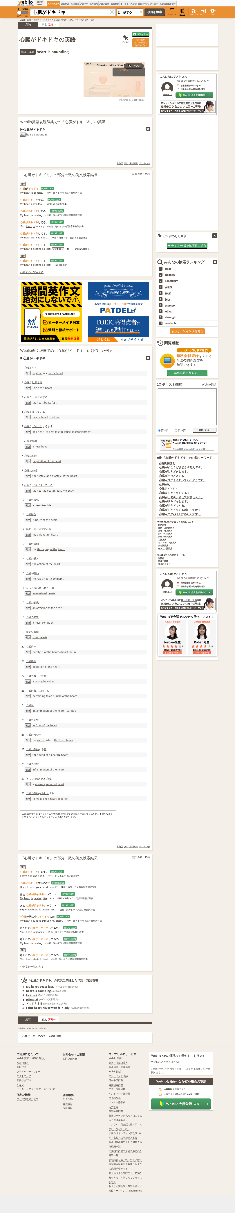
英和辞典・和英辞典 (42, 19)
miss (168, 293)
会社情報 (67, 1103)
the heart (51, 725)
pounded (36, 920)
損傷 (36, 778)
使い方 (182, 15)
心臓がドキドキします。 (174, 501)
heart (27, 192)
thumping (43, 549)
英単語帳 (94, 3)
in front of (38, 725)
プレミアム (194, 14)
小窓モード (172, 14)
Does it (24, 887)
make (32, 887)
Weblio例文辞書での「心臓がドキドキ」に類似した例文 (66, 350)
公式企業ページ (71, 1099)
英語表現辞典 (60, 19)
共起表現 (84, 3)
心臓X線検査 (167, 463)
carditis (71, 710)
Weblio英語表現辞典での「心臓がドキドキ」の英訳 (62, 121)
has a (40, 578)
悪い (36, 573)
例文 (44, 24)
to (39, 237)
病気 (36, 500)
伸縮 (34, 470)
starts (34, 237)
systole (41, 476)
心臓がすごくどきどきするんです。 (181, 467)
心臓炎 (30, 705)
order (168, 287)
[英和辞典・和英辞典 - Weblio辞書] (25, 2)
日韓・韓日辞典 (165, 537)
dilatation (38, 666)
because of (67, 432)
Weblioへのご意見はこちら (165, 1062)
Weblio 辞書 (25, 19)
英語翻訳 (115, 3)
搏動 (34, 441)
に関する (44, 690)
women (170, 305)
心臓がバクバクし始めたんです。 (180, 513)
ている (41, 411)
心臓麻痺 (31, 646)
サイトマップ (24, 1076)
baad (168, 268)
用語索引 (133, 163)
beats (48, 388)
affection (41, 608)
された (42, 778)
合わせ (37, 588)
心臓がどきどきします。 (174, 471)
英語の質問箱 (116, 1111)
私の (28, 529)
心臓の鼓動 (32, 543)
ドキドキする (38, 529)
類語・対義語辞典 (118, 1062)
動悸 (34, 455)
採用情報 (67, 1108)
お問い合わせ (70, 1058)
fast (48, 248)
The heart (38, 388)
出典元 (120, 163)
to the (52, 373)
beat (51, 432)
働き (36, 558)
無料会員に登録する (187, 373)
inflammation (40, 710)
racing (33, 875)
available (170, 323)
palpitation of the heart (46, 461)
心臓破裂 (31, 514)
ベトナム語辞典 (165, 548)
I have (23, 875)
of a (34, 432)
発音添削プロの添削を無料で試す (140, 42)
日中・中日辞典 (165, 534)
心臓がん (164, 484)
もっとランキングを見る (187, 331)
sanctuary (171, 280)
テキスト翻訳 (172, 384)
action (41, 564)
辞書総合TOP (24, 1080)
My (22, 192)
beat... (44, 237)
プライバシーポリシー (29, 1071)
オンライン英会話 (128, 3)
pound (52, 887)
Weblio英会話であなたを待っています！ (187, 617)
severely (40, 784)
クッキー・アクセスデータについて (36, 1089)
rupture (37, 520)
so (43, 248)
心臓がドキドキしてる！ (174, 492)
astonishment (83, 432)
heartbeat (41, 446)
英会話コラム (164, 564)
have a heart (40, 417)
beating (37, 248)
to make (37, 798)
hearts (51, 593)
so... (53, 909)
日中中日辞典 (116, 1080)
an (34, 608)
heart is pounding (37, 134)
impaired (51, 784)
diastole (57, 476)
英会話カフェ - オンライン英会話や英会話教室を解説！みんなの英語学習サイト (125, 1164)
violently (68, 490)
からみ (30, 588)
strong (39, 681)
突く (34, 367)
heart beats (30, 203)
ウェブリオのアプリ (27, 1098)
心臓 (27, 367)
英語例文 (65, 3)
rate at (41, 740)
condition (54, 417)
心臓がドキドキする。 (173, 505)
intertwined (39, 593)
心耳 (36, 690)
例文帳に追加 (47, 188)
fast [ (60, 490)
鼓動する (37, 382)
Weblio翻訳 (209, 384)
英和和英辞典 (54, 3)
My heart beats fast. (40, 986)
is (32, 192)
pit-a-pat (32, 999)
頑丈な (30, 632)
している (47, 485)
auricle (57, 696)
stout (35, 637)
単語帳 (161, 558)
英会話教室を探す (168, 3)
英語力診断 (104, 3)
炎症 (36, 764)
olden (168, 311)
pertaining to (40, 696)
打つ (36, 734)
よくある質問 (193, 1069)
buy (167, 299)
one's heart (50, 798)
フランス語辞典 (117, 1089)
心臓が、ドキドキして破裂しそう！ (181, 497)
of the (66, 476)
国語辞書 (162, 525)
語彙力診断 (163, 561)
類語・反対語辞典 (166, 528)
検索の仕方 (23, 1062)
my (34, 534)
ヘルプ (20, 1084)
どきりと (37, 426)
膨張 (33, 661)
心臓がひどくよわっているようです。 (182, 479)
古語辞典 (162, 539)
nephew (170, 274)
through (170, 317)
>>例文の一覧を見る (32, 272)
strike (39, 373)
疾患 (36, 602)
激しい (37, 676)
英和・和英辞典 (165, 531)
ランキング (144, 163)
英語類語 (75, 3)
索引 (126, 163)
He (34, 578)
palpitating (43, 534)
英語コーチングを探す (148, 3)
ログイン (203, 14)
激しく (30, 778)
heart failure (69, 652)
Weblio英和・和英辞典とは (31, 1058)
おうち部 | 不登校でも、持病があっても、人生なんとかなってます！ (125, 1177)
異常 (36, 617)
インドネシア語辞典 (167, 542)
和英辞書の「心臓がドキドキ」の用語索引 (32, 1028)
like (45, 898)
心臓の (28, 441)
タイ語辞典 (163, 545)
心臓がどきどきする (171, 475)
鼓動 (43, 676)
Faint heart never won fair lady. (48, 1007)
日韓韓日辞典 (116, 1084)
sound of (42, 755)
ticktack (31, 995)
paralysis (38, 652)
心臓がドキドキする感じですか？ (180, 509)
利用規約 (21, 1067)
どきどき (37, 485)
